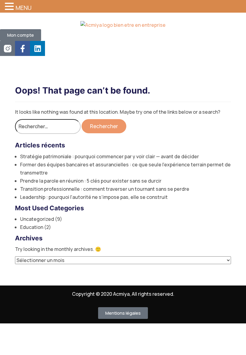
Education (31, 227)
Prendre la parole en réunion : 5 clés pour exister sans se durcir (90, 180)
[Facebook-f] (22, 48)
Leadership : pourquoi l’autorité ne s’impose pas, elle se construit (94, 197)
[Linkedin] (37, 48)
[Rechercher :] (48, 126)
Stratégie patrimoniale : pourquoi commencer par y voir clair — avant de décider (109, 156)
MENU (24, 8)
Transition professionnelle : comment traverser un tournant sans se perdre (104, 189)
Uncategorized (37, 219)
